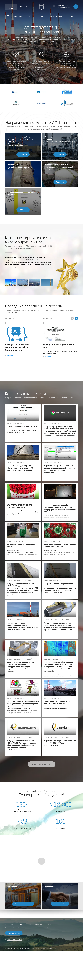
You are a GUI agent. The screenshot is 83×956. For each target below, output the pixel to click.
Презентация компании (23, 904)
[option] (41, 42)
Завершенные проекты (15, 423)
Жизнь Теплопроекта (15, 502)
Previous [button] (72, 318)
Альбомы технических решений (19, 580)
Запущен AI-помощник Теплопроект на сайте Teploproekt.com (17, 347)
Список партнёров (60, 904)
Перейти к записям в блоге (41, 764)
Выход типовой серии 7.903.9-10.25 (59, 346)
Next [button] (76, 318)
